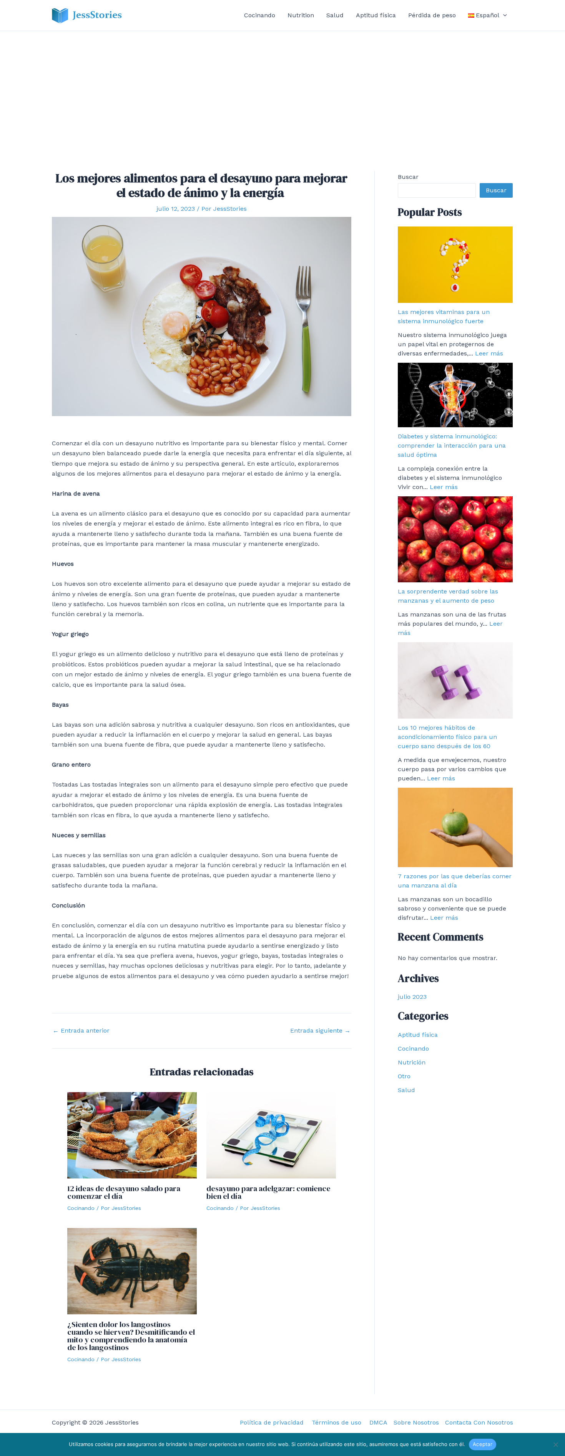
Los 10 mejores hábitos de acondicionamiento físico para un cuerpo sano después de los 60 (447, 737)
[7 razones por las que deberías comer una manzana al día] (455, 827)
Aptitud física (376, 15)
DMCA (378, 1422)
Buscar (408, 176)
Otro (404, 1076)
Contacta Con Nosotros (479, 1422)
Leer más (489, 353)
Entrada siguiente (320, 1031)
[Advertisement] (282, 88)
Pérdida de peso (432, 15)
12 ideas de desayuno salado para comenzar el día (123, 1192)
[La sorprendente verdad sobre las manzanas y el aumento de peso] (455, 539)
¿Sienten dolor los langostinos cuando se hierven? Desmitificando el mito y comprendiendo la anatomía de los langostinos (131, 1336)
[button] (503, 15)
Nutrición (411, 1062)
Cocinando (259, 15)
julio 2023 (412, 996)
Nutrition (300, 15)
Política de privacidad (273, 1422)
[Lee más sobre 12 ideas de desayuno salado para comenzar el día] (132, 1135)
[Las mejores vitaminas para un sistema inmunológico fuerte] (455, 264)
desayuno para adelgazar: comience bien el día (268, 1192)
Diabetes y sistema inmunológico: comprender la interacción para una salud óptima (452, 445)
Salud (335, 15)
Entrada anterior (81, 1031)
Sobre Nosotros (416, 1422)
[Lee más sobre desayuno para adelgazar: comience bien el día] (271, 1135)
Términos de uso (337, 1422)
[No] (555, 1444)
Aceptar (482, 1444)
